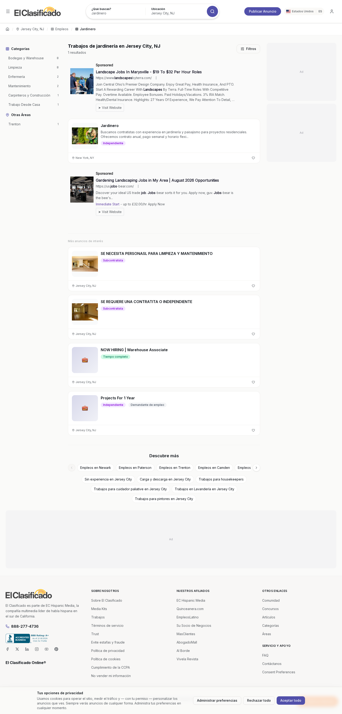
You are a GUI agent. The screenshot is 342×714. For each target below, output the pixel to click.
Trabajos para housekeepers (221, 479)
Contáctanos (272, 664)
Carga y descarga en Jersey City (165, 479)
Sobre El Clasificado (106, 600)
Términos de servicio (107, 625)
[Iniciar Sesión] (331, 11)
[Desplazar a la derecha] (256, 467)
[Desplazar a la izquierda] (71, 467)
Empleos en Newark (95, 468)
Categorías (270, 625)
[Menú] (8, 11)
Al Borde (183, 651)
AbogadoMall (187, 642)
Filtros (251, 49)
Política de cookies (106, 659)
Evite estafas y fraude (108, 642)
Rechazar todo (259, 700)
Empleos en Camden (214, 468)
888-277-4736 (25, 626)
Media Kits (99, 609)
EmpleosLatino (188, 617)
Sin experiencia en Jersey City (108, 479)
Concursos (270, 609)
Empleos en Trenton (174, 468)
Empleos (61, 29)
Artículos (268, 617)
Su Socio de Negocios (194, 625)
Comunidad (271, 600)
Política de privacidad (107, 651)
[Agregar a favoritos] (253, 158)
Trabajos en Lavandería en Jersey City (204, 489)
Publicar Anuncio (262, 11)
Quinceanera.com (190, 609)
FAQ (265, 655)
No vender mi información (111, 676)
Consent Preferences (278, 672)
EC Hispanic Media (191, 600)
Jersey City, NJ (32, 29)
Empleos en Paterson (135, 468)
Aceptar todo (290, 700)
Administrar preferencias (217, 700)
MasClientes (186, 634)
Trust (95, 634)
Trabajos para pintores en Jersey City (164, 499)
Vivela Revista (187, 659)
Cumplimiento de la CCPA (110, 667)
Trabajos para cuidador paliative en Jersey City (130, 489)
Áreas (266, 634)
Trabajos (98, 617)
